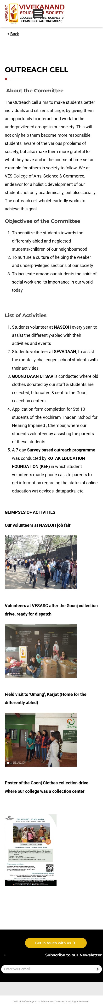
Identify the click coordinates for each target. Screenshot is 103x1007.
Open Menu (38, 13)
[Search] (97, 969)
